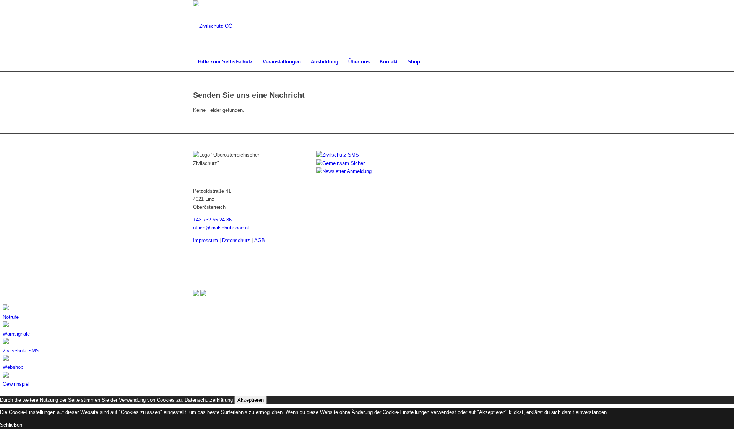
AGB (259, 240)
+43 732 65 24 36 (212, 220)
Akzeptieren (250, 400)
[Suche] (536, 61)
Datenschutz (236, 240)
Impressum (205, 240)
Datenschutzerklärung (209, 400)
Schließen (11, 425)
